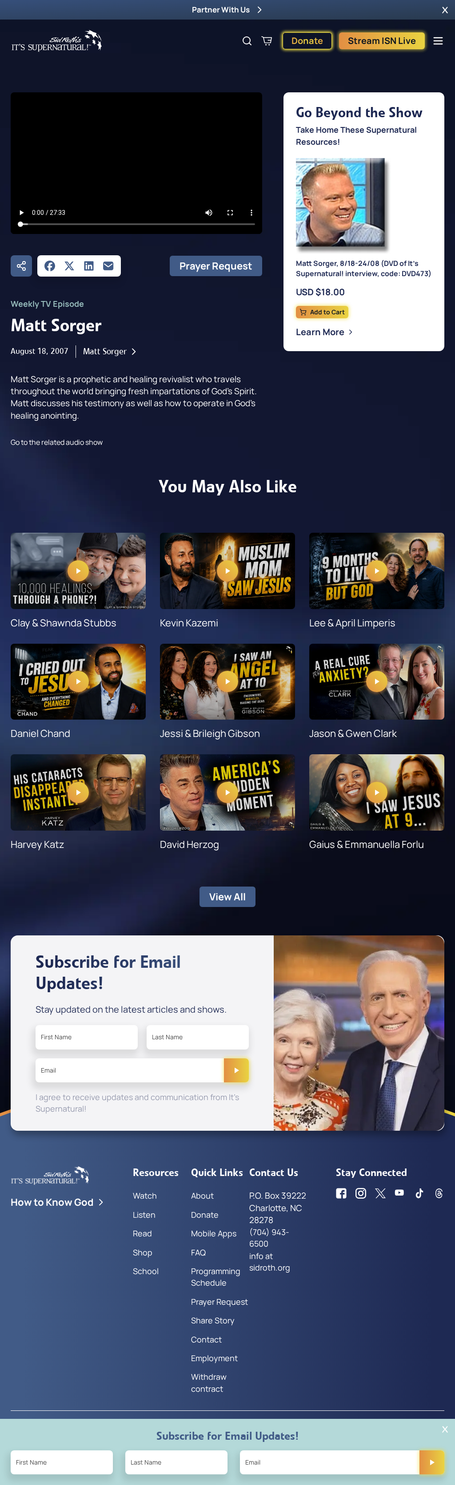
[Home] (57, 40)
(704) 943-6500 (269, 1238)
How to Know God (52, 1202)
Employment (214, 1358)
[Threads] (439, 1193)
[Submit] (236, 1070)
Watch (145, 1195)
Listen (144, 1214)
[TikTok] (419, 1193)
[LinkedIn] (89, 266)
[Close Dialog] (445, 1429)
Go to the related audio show (57, 442)
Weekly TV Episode (47, 303)
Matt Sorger (105, 351)
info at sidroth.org (269, 1262)
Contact (206, 1339)
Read (142, 1233)
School (146, 1271)
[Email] (108, 266)
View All (227, 896)
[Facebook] (49, 266)
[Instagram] (360, 1193)
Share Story (213, 1320)
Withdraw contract (209, 1382)
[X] (69, 266)
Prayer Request (216, 266)
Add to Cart (327, 312)
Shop (142, 1252)
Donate (307, 41)
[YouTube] (400, 1193)
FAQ (198, 1252)
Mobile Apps (213, 1233)
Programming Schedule (215, 1277)
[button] (445, 9)
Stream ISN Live (382, 41)
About (202, 1195)
